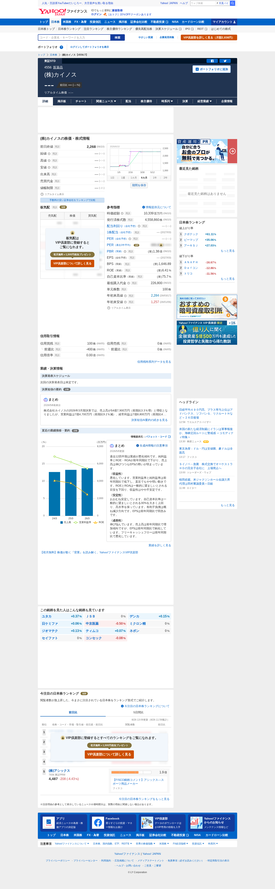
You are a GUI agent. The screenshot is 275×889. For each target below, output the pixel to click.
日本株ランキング (69, 28)
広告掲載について (124, 860)
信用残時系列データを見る (154, 361)
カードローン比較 (193, 21)
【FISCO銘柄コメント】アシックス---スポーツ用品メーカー (138, 781)
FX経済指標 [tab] (179, 843)
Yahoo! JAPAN (169, 3)
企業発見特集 (167, 37)
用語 (57, 146)
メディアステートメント (151, 860)
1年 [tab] (155, 177)
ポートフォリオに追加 (214, 69)
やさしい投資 (146, 37)
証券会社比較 (138, 21)
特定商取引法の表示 (218, 860)
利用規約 (106, 860)
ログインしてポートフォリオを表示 (89, 47)
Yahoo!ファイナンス (127, 853)
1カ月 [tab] (134, 177)
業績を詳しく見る (160, 545)
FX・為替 (80, 21)
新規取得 (117, 10)
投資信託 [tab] (197, 843)
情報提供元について (158, 207)
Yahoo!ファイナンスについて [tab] (71, 843)
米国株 (67, 21)
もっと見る (228, 250)
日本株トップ (46, 28)
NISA (175, 21)
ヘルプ (184, 3)
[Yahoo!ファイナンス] (63, 9)
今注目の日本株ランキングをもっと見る (144, 799)
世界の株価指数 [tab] (144, 843)
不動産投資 (158, 21)
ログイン (96, 14)
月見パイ (223, 3)
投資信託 (95, 21)
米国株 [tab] (162, 843)
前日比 (73, 712)
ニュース (110, 21)
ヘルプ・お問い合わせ (128, 865)
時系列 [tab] (211, 843)
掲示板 (123, 21)
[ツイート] (225, 61)
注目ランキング (93, 28)
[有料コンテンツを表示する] (161, 245)
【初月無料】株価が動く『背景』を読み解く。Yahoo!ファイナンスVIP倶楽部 (89, 552)
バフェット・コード (156, 436)
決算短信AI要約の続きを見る (149, 420)
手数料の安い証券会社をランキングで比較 (72, 200)
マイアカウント (223, 21)
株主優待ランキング (119, 28)
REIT (200, 28)
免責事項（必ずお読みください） (186, 860)
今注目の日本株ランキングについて (147, 706)
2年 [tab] (165, 177)
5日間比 (138, 712)
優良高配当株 (143, 28)
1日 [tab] (112, 177)
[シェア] (212, 61)
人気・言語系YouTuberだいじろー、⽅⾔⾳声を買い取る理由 (77, 3)
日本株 (55, 21)
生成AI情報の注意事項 (154, 445)
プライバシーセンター (85, 860)
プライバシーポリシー (58, 860)
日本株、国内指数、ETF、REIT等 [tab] (111, 843)
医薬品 (58, 67)
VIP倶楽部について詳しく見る (72, 263)
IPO (187, 28)
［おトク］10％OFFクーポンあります (129, 14)
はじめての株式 (221, 28)
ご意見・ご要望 (152, 865)
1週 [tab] (123, 177)
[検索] (232, 3)
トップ (43, 21)
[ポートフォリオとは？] (61, 47)
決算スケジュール (166, 28)
